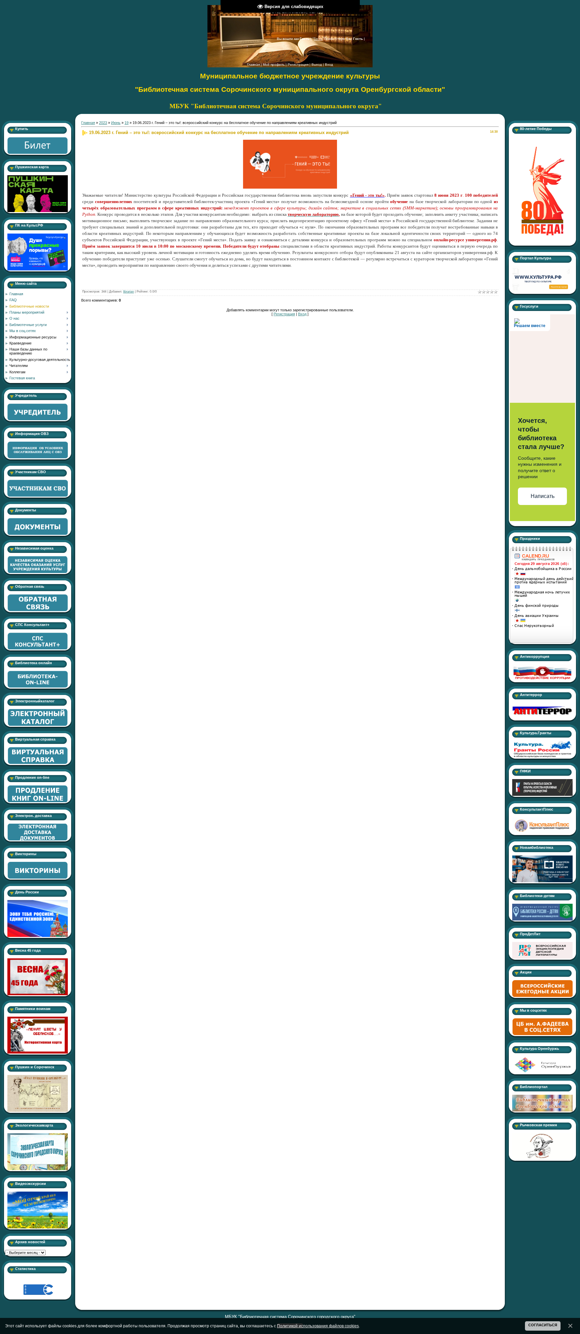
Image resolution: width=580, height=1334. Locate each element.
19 (127, 123)
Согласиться (542, 1325)
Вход (329, 64)
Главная (253, 64)
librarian (128, 291)
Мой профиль (274, 64)
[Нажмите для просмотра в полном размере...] (290, 142)
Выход (316, 64)
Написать (542, 496)
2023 (103, 123)
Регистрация (298, 64)
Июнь (115, 123)
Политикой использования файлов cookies (318, 1326)
